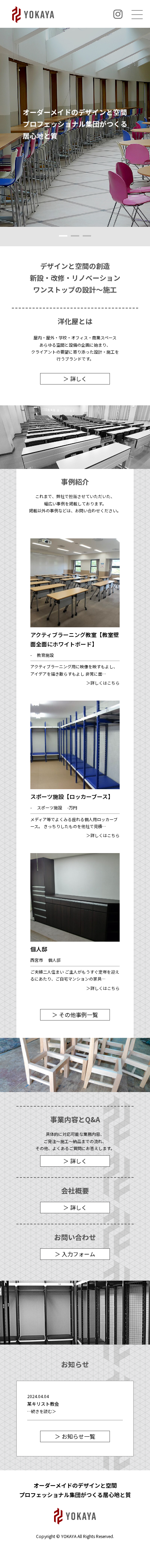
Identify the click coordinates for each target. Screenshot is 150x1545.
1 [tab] (63, 236)
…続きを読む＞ (41, 1411)
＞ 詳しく (75, 378)
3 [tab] (87, 236)
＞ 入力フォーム (75, 1254)
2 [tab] (75, 236)
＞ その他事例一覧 (75, 1014)
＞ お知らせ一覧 (75, 1436)
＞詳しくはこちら (102, 683)
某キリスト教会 (43, 1404)
